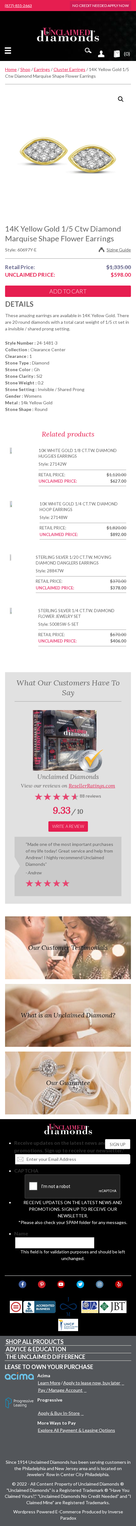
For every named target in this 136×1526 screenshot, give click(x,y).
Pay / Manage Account (60, 1390)
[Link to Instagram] (99, 1284)
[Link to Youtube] (61, 1284)
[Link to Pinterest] (42, 1284)
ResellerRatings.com (92, 785)
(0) (127, 54)
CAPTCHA (26, 1170)
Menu (9, 50)
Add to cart (68, 291)
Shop (25, 69)
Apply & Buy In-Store (59, 1413)
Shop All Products (35, 1341)
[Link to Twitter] (80, 1284)
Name (21, 1233)
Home (11, 69)
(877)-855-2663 (18, 6)
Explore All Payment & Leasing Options (76, 1430)
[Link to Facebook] (22, 1284)
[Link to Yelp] (119, 1284)
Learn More (49, 1382)
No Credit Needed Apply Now (100, 5)
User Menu (101, 53)
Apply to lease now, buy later (91, 1382)
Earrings (42, 69)
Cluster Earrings (69, 69)
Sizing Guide (119, 249)
